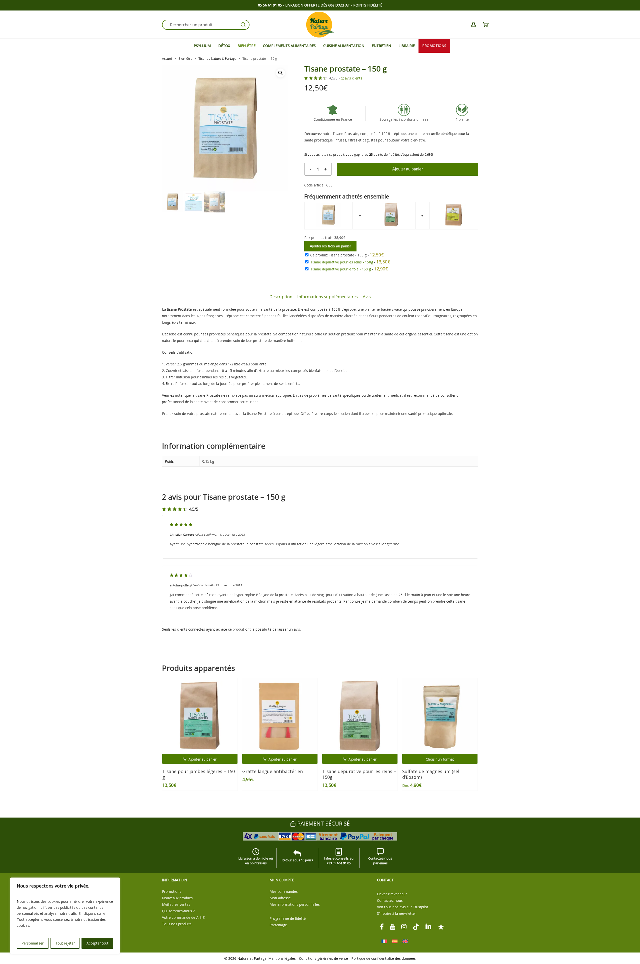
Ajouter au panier (407, 169)
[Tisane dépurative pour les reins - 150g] (360, 716)
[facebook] (382, 926)
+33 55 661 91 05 (339, 863)
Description (281, 296)
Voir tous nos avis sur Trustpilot (402, 907)
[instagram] (404, 926)
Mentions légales (282, 958)
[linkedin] (428, 926)
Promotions (171, 891)
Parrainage (278, 925)
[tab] (281, 297)
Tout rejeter (65, 943)
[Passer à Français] (384, 941)
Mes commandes (284, 891)
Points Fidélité (367, 5)
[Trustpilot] (441, 926)
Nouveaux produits (177, 898)
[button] (280, 72)
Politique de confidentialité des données (383, 958)
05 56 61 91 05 (270, 5)
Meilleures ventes (176, 904)
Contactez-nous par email (380, 860)
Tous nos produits (177, 924)
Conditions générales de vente (323, 958)
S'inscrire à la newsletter (396, 913)
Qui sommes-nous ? (178, 911)
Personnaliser (33, 943)
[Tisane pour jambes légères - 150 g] (200, 716)
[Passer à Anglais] (405, 941)
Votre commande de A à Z (183, 917)
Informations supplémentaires (327, 296)
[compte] (473, 24)
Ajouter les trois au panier (330, 246)
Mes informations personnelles (295, 904)
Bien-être (185, 58)
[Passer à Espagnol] (395, 941)
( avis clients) (352, 78)
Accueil (167, 58)
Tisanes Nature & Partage (217, 58)
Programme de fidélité (288, 918)
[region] (65, 916)
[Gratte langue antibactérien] (280, 716)
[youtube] (392, 926)
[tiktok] (416, 926)
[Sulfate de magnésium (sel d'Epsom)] (440, 716)
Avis (367, 296)
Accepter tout (97, 943)
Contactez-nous (390, 900)
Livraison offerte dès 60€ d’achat (317, 5)
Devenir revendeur (392, 894)
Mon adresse (280, 898)
